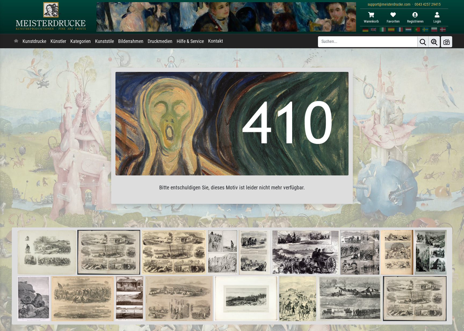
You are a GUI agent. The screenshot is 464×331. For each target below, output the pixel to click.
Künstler (58, 41)
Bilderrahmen (130, 41)
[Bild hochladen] (446, 41)
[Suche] (423, 41)
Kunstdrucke (34, 41)
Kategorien (80, 41)
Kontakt (215, 41)
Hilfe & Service (190, 41)
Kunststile (104, 41)
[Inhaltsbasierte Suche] (434, 41)
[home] (16, 41)
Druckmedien (160, 41)
